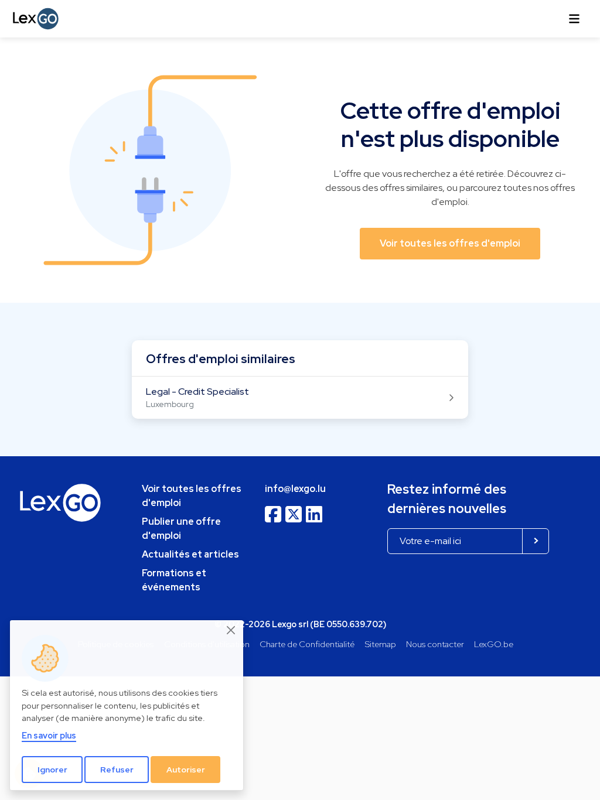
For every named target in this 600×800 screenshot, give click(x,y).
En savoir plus (49, 735)
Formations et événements (174, 580)
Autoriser (185, 769)
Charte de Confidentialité (307, 643)
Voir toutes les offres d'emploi (191, 496)
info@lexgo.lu (295, 489)
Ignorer (52, 769)
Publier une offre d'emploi (181, 528)
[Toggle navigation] (574, 18)
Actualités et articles (190, 554)
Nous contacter (435, 643)
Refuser (117, 769)
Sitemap (380, 643)
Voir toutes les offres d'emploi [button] (450, 243)
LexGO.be (493, 643)
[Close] (231, 630)
